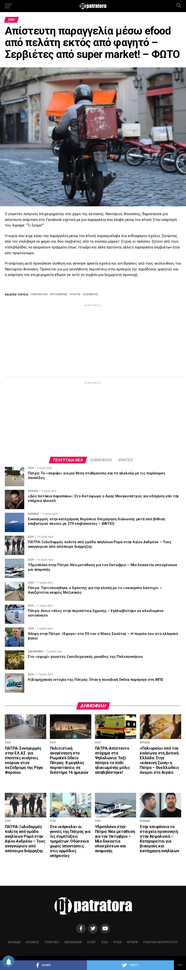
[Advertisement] (93, 341)
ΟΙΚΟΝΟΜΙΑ (73, 942)
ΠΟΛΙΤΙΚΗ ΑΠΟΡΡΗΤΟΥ (160, 942)
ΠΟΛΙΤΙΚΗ (52, 942)
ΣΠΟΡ (91, 942)
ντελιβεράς (60, 294)
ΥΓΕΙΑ (117, 942)
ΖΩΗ (104, 942)
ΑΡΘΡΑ (132, 942)
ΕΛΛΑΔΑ (14, 942)
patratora (40, 294)
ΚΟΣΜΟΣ (32, 942)
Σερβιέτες (91, 294)
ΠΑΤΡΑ (76, 294)
